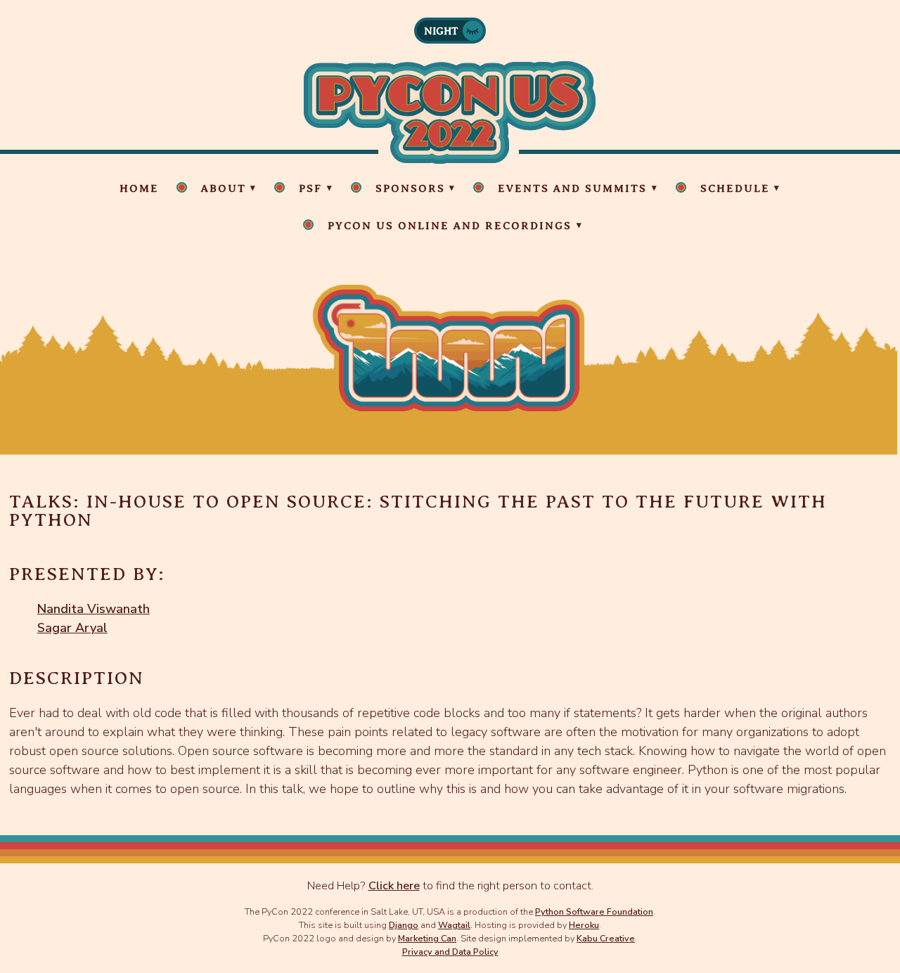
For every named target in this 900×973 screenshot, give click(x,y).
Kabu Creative (606, 938)
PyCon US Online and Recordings (450, 225)
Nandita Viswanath (93, 608)
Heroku (584, 925)
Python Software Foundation (594, 911)
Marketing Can (427, 938)
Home (139, 188)
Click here (394, 886)
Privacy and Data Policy (450, 952)
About (223, 188)
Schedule (735, 188)
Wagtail (454, 925)
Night (441, 31)
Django (403, 925)
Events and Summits (572, 188)
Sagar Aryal (72, 627)
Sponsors (410, 188)
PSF (310, 188)
